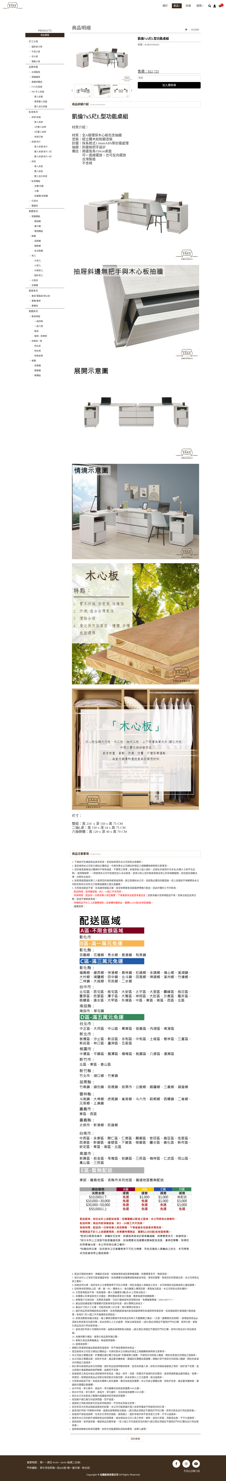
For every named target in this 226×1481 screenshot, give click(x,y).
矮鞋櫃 (37, 246)
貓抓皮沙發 (37, 47)
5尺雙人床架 (40, 127)
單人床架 (38, 122)
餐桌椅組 (36, 316)
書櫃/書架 (36, 301)
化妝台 (35, 201)
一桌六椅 (38, 326)
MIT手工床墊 (38, 92)
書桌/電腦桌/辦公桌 (41, 296)
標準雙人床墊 (40, 101)
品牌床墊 (33, 67)
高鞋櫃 (37, 241)
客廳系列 (33, 211)
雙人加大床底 (40, 176)
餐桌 (36, 331)
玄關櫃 (35, 285)
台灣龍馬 (36, 72)
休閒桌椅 (38, 356)
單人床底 (38, 166)
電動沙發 (36, 61)
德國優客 (36, 77)
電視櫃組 (38, 231)
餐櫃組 (37, 375)
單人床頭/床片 (41, 147)
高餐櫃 (37, 365)
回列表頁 (135, 1439)
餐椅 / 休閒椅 (40, 336)
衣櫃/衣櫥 (39, 186)
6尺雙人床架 (40, 132)
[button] (209, 6)
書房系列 (33, 291)
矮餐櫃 (37, 370)
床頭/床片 (36, 142)
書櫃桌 (35, 306)
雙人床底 (38, 171)
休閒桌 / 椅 (37, 341)
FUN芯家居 (37, 87)
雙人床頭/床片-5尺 (43, 151)
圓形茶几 (38, 275)
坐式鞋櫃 (38, 251)
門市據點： (33, 1468)
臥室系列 (33, 112)
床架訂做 (38, 137)
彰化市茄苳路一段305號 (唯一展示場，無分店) (65, 1468)
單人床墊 (38, 97)
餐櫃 (34, 361)
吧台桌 (37, 346)
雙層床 (35, 206)
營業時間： (33, 1463)
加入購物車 (169, 85)
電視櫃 (37, 221)
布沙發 (35, 56)
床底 (34, 161)
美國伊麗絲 (37, 82)
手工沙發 (33, 41)
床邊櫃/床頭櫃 (41, 196)
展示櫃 (37, 226)
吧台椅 (37, 351)
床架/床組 (36, 117)
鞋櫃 (34, 236)
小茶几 (37, 265)
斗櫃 (36, 191)
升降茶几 (38, 270)
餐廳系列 (33, 311)
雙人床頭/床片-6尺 (43, 156)
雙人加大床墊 (40, 106)
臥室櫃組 (36, 181)
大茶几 (37, 261)
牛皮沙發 (36, 51)
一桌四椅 (38, 321)
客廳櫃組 (36, 216)
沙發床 (35, 280)
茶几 (34, 256)
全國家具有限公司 (12, 5)
